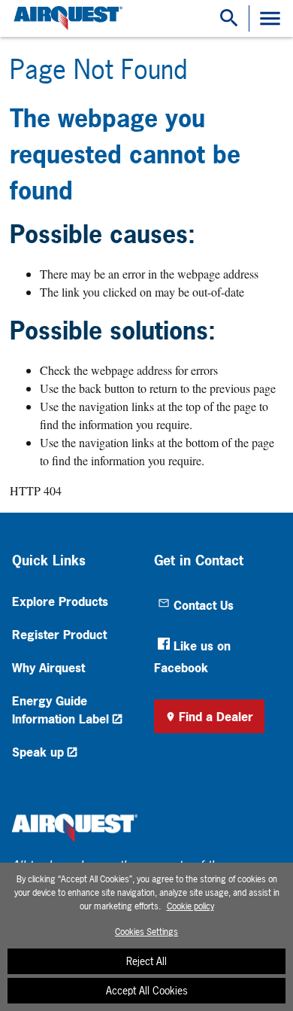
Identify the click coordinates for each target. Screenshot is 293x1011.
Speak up (38, 752)
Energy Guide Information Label (60, 710)
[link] (66, 18)
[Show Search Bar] (229, 18)
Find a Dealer (216, 716)
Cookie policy (190, 906)
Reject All (146, 961)
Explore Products (60, 601)
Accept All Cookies (147, 990)
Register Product (59, 634)
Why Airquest (48, 667)
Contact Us (204, 605)
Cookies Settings (146, 932)
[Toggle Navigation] (270, 18)
